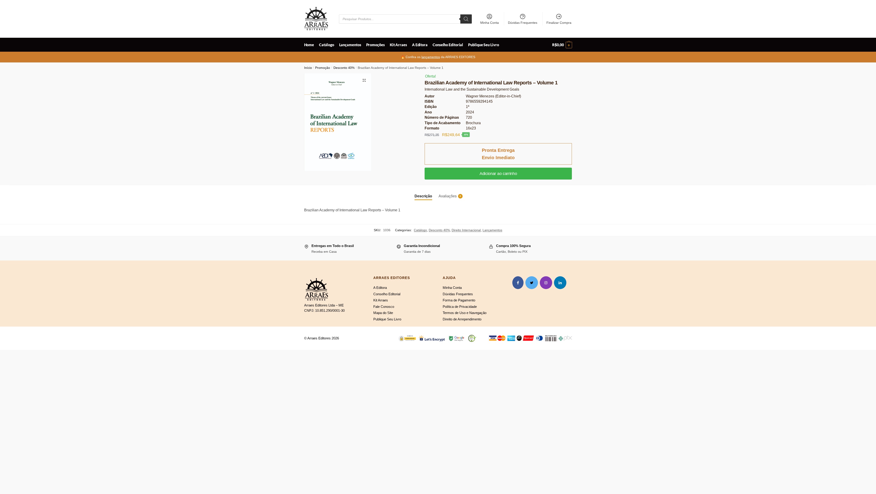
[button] (364, 80)
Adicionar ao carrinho (498, 173)
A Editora (380, 288)
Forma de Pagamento (459, 300)
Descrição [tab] (423, 196)
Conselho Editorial (386, 294)
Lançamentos (492, 230)
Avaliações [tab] (448, 196)
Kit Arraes (380, 300)
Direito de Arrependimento (462, 319)
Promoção (322, 68)
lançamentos (430, 57)
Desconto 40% (344, 68)
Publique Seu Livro (387, 319)
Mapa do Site (383, 313)
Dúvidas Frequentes (522, 22)
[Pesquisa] (466, 19)
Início (308, 68)
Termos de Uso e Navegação (464, 313)
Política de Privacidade (460, 307)
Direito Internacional (466, 230)
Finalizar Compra (558, 22)
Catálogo (420, 230)
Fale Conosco (383, 307)
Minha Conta (489, 22)
